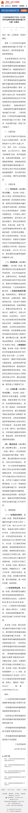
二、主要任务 (10, 184)
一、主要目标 (10, 132)
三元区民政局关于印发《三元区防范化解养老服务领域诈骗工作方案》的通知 (14, 19)
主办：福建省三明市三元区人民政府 (14, 809)
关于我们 (17, 793)
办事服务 (21, 6)
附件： (7, 694)
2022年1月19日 (20, 749)
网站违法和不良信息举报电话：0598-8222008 (14, 801)
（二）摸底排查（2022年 (15, 262)
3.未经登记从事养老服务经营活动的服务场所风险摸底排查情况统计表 (14, 719)
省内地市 (18, 789)
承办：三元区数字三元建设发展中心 (14, 811)
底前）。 (7, 266)
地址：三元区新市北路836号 (14, 803)
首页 (2, 6)
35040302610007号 (19, 797)
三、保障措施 (10, 510)
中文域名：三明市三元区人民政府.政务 (14, 805)
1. (11, 291)
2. (17, 345)
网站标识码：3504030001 (14, 795)
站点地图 (5, 793)
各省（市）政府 (11, 789)
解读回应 (15, 6)
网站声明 (11, 793)
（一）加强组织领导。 (14, 515)
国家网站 (3, 789)
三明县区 (25, 789)
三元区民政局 (20, 744)
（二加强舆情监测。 (13, 588)
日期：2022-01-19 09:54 (8, 27)
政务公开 (8, 6)
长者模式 (23, 10)
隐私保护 (23, 793)
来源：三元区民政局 (20, 27)
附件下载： (7, 756)
